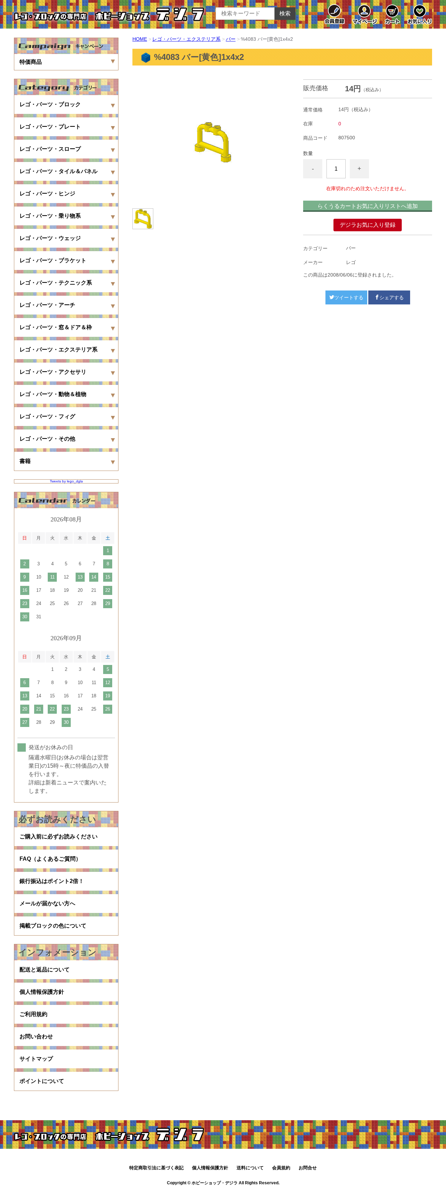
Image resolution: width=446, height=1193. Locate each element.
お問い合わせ (36, 1036)
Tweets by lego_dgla (66, 481)
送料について (250, 1167)
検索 (285, 13)
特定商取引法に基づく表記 (156, 1167)
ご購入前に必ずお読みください (59, 836)
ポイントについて (42, 1081)
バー (231, 39)
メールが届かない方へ (47, 903)
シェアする (391, 297)
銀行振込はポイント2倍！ (52, 881)
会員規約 (281, 1167)
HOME (139, 39)
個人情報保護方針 (42, 992)
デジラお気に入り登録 (367, 225)
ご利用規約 (33, 1014)
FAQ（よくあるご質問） (50, 859)
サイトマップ (36, 1059)
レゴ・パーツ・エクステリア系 (186, 39)
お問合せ (308, 1167)
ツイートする (348, 297)
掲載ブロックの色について (53, 926)
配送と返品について (45, 970)
